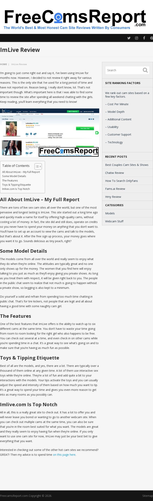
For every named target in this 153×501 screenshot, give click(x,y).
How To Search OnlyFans (121, 181)
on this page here (64, 454)
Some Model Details (14, 176)
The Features (10, 180)
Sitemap (147, 496)
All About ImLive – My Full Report (21, 172)
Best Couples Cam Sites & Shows (126, 165)
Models (110, 213)
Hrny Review (113, 197)
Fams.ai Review (115, 189)
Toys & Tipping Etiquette (16, 184)
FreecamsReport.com (14, 496)
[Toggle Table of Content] (36, 166)
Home (3, 64)
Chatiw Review (114, 173)
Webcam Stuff (114, 221)
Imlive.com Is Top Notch (16, 189)
